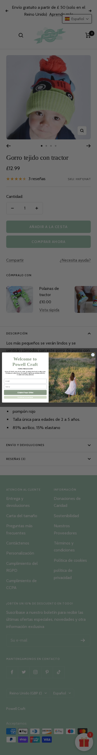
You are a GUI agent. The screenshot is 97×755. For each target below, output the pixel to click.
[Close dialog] (92, 355)
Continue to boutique (25, 397)
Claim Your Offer (25, 392)
